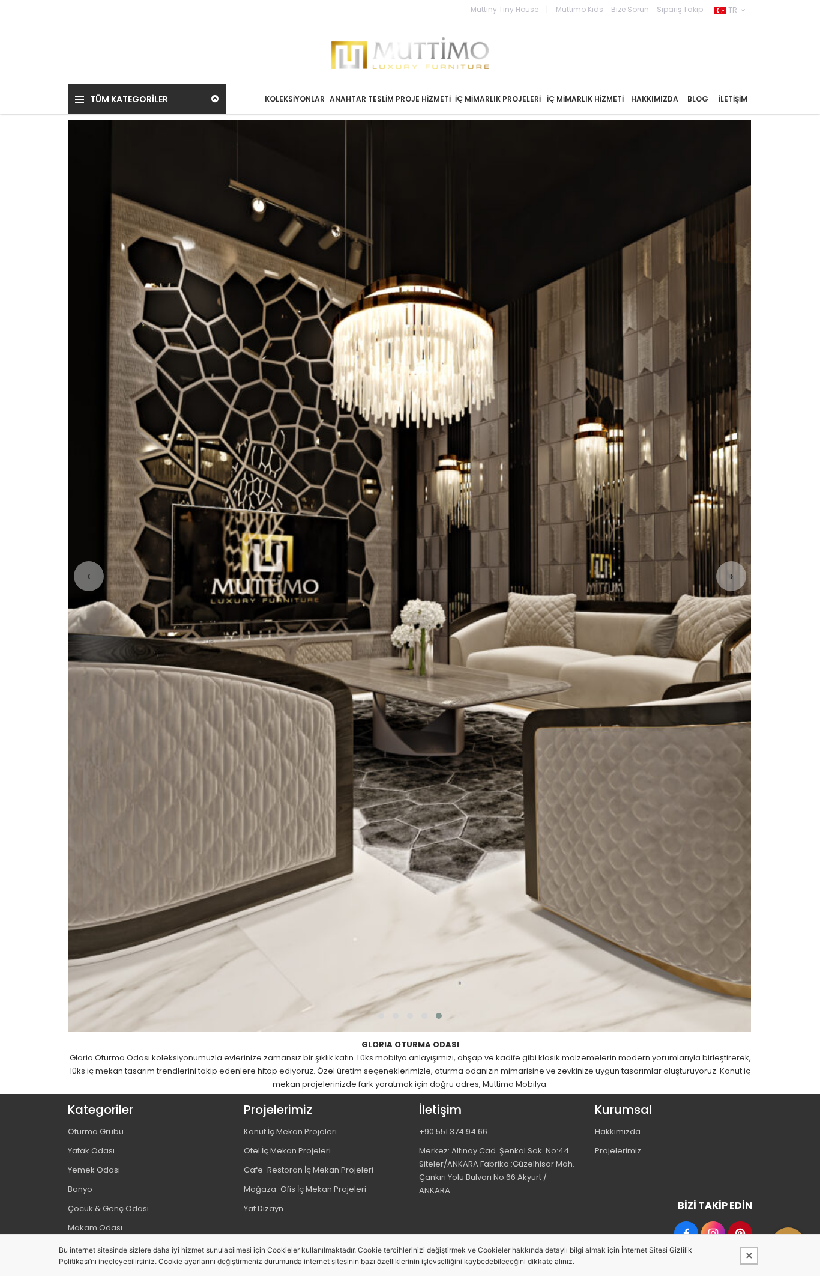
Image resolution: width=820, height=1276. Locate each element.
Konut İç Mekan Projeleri (290, 1131)
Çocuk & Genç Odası (108, 1208)
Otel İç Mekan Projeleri (287, 1150)
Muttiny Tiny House (504, 9)
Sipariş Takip (680, 9)
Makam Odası (95, 1227)
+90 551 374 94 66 (453, 1131)
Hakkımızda (618, 1131)
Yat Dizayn (263, 1208)
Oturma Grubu (96, 1131)
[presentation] (89, 576)
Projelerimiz (618, 1150)
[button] (381, 1016)
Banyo (80, 1189)
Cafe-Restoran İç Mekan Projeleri (308, 1170)
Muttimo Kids (579, 9)
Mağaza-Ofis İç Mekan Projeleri (305, 1189)
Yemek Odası (94, 1170)
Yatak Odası (91, 1150)
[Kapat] (749, 1256)
